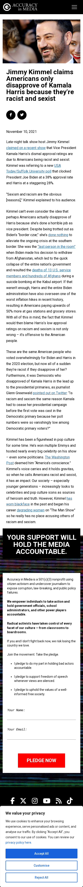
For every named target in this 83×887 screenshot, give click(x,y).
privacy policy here (18, 842)
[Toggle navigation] (74, 7)
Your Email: (17, 729)
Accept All (41, 853)
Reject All (41, 877)
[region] (41, 846)
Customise (41, 865)
